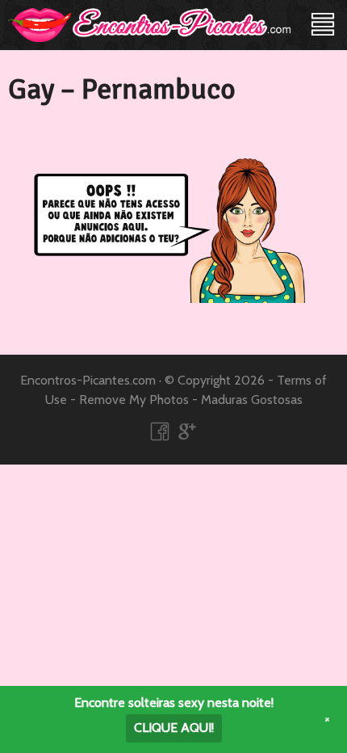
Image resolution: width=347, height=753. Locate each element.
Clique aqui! (174, 727)
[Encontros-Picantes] (149, 24)
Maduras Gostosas (252, 399)
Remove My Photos (134, 399)
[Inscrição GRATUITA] (173, 246)
